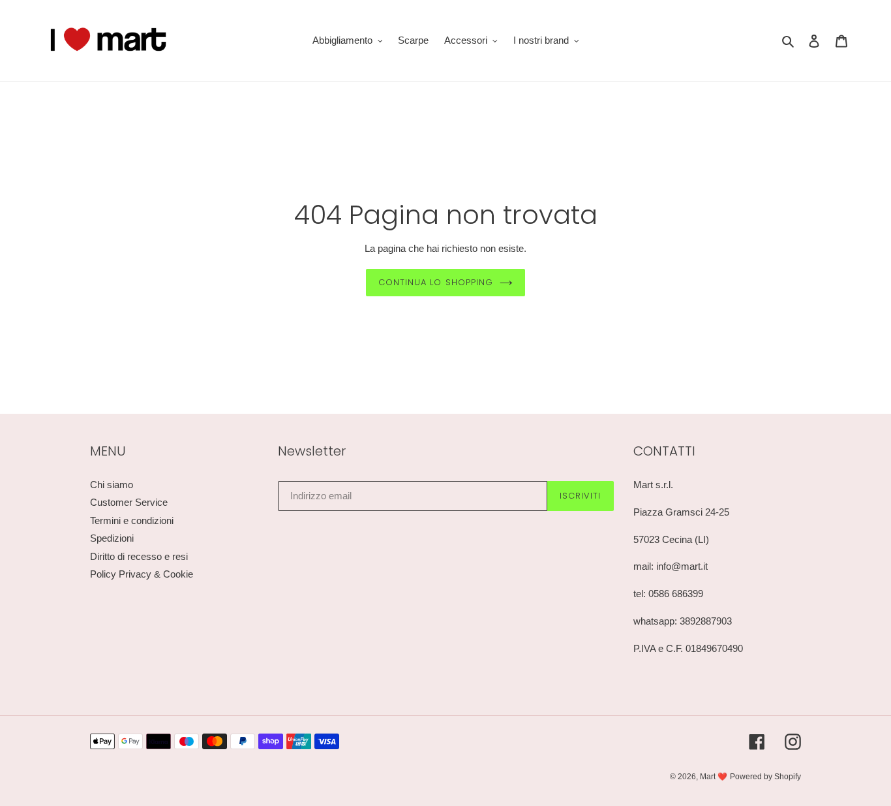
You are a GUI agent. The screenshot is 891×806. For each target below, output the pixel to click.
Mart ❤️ (713, 776)
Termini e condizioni (132, 520)
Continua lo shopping (435, 282)
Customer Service (129, 502)
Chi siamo (111, 484)
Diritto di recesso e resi (139, 556)
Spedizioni (112, 538)
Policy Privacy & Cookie (141, 574)
